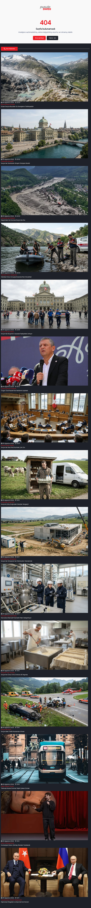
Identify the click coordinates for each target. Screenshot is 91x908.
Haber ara (52, 38)
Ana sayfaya (39, 38)
